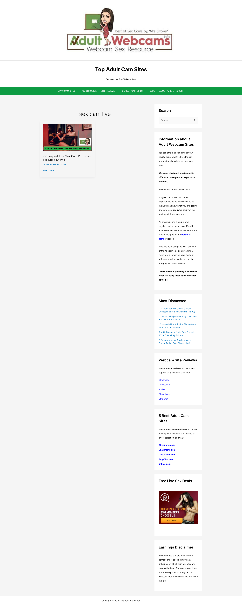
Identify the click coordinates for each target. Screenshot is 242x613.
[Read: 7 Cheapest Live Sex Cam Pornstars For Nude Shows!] (67, 137)
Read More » (49, 170)
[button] (76, 91)
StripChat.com (166, 459)
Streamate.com (167, 445)
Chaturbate (164, 394)
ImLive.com (165, 464)
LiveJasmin (164, 384)
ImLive (162, 389)
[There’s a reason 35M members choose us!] (178, 507)
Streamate (164, 380)
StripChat (163, 399)
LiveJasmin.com (167, 454)
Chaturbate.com (167, 449)
